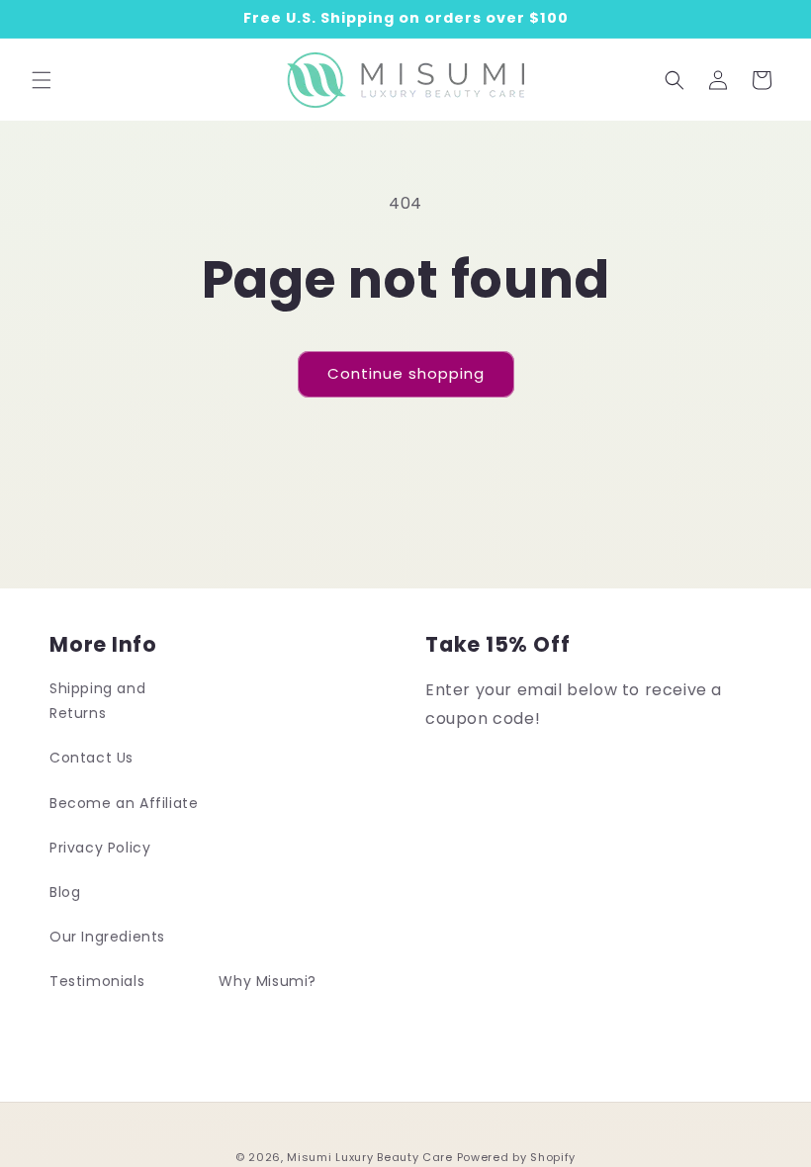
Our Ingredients (107, 936)
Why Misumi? (267, 981)
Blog (64, 892)
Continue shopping (406, 373)
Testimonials (96, 981)
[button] (41, 80)
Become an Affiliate (123, 803)
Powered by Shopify (517, 1157)
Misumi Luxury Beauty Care (370, 1157)
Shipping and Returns (97, 700)
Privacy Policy (99, 847)
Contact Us (91, 757)
